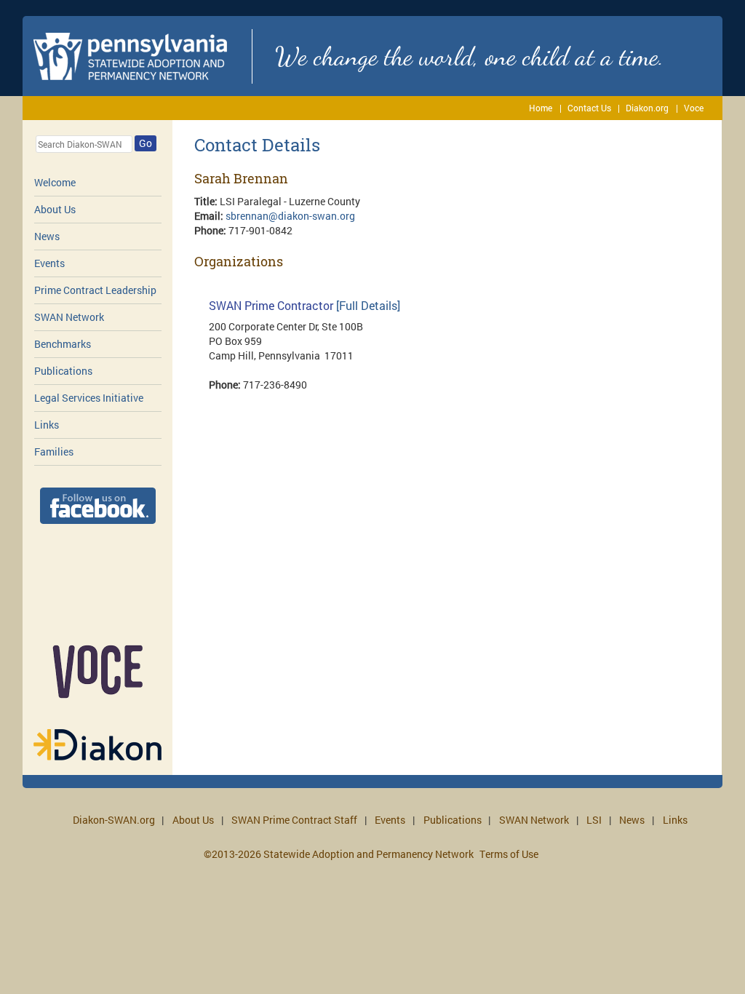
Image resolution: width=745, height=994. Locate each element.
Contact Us (589, 108)
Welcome (55, 182)
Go (145, 143)
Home (540, 108)
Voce (694, 108)
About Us (55, 209)
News (47, 236)
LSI (594, 820)
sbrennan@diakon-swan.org (290, 216)
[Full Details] (368, 305)
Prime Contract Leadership (95, 290)
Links (46, 425)
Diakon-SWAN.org (114, 820)
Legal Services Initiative (88, 398)
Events (49, 263)
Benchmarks (62, 344)
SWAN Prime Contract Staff (294, 820)
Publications (63, 371)
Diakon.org (647, 108)
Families (53, 451)
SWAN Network (69, 317)
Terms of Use (508, 854)
